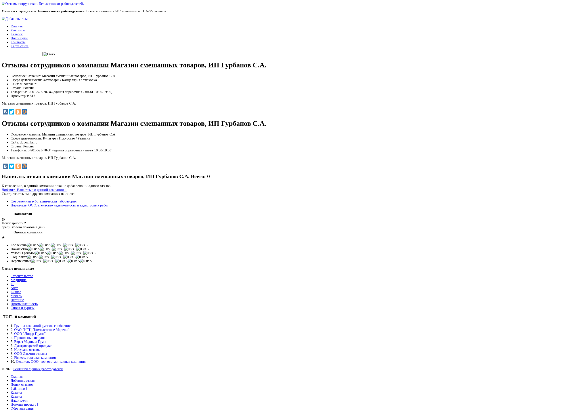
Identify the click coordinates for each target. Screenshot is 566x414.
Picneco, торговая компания (35, 357)
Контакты (18, 42)
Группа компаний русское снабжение (42, 326)
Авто (14, 288)
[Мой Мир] (24, 111)
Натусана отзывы (27, 349)
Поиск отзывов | (23, 384)
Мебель (16, 296)
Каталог (17, 34)
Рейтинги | (19, 388)
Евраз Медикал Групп (30, 341)
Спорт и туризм (22, 308)
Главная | (17, 376)
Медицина (19, 280)
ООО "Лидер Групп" (30, 334)
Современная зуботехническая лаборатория (43, 201)
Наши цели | (20, 400)
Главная (17, 26)
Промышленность (24, 304)
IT (12, 284)
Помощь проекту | (24, 404)
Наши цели (19, 38)
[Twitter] (11, 111)
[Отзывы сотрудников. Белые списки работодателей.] (43, 4)
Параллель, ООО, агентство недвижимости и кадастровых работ (60, 205)
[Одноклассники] (18, 111)
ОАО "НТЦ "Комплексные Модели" (41, 330)
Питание (17, 300)
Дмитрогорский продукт (33, 345)
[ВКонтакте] (5, 111)
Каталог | (17, 392)
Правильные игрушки (31, 338)
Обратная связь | (23, 408)
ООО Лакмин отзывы (30, 353)
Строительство (22, 276)
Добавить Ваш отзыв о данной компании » (34, 190)
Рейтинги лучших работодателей (38, 369)
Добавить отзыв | (23, 380)
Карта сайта (20, 46)
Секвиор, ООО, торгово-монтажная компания (51, 361)
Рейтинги (18, 30)
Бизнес (16, 292)
